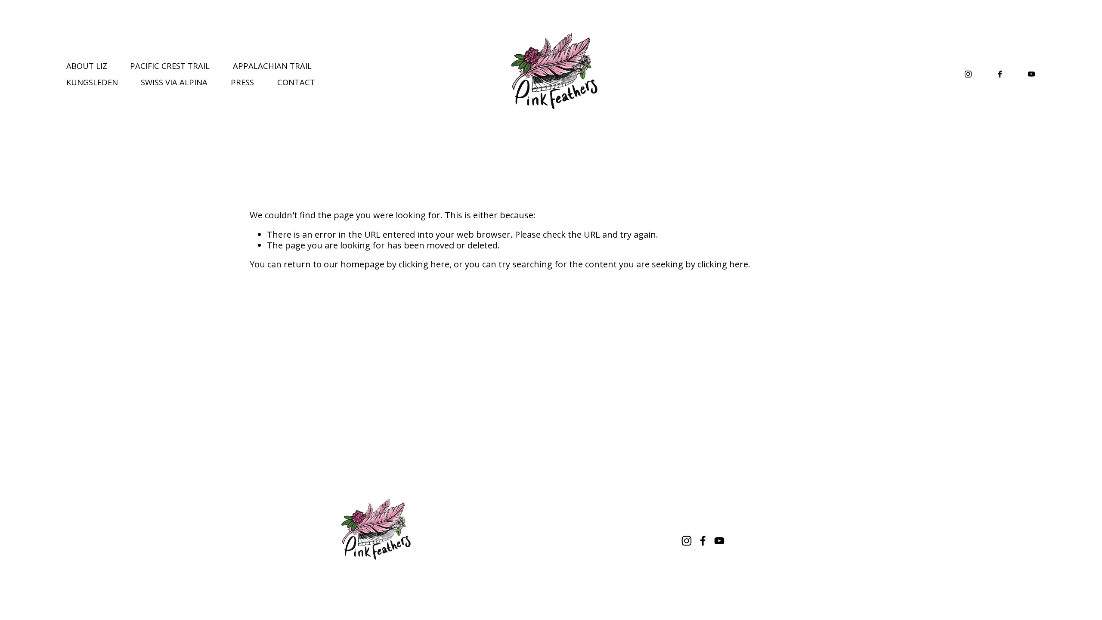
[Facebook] (1000, 74)
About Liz (86, 65)
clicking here (424, 264)
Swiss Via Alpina (174, 82)
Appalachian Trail (272, 65)
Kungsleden (92, 82)
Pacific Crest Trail (170, 65)
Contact (296, 82)
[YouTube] (1031, 74)
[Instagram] (968, 74)
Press (242, 82)
